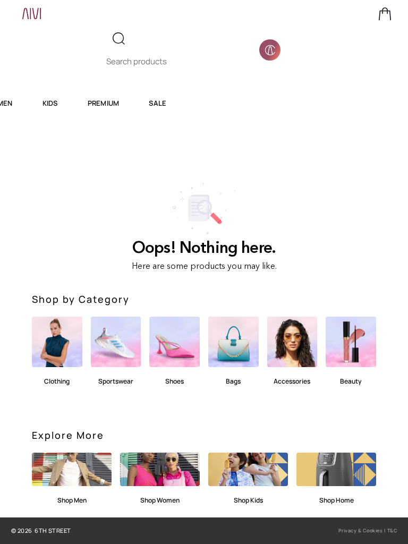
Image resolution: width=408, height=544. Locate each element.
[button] (385, 13)
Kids (50, 103)
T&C (392, 530)
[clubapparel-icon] (269, 50)
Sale (157, 103)
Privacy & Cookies (360, 530)
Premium (104, 103)
